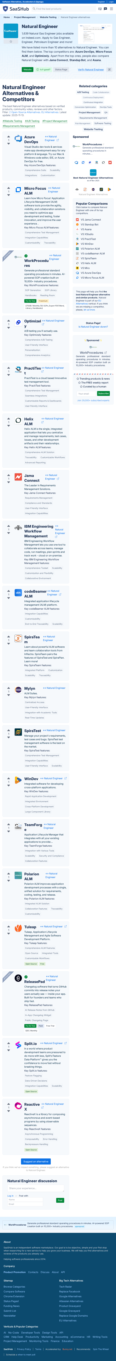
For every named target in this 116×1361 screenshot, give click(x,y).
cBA (18, 592)
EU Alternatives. (50, 112)
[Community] (105, 8)
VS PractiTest (88, 238)
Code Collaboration (101, 92)
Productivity (32, 1336)
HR (88, 1336)
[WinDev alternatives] (18, 780)
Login (111, 2)
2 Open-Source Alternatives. (25, 112)
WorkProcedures (92, 352)
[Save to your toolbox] (11, 41)
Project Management (89, 112)
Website (28, 69)
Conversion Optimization (85, 107)
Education (67, 1341)
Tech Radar (65, 1286)
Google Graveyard (69, 1310)
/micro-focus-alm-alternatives (22, 184)
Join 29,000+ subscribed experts (93, 400)
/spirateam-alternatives (18, 633)
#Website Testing (12, 120)
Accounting (61, 1336)
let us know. (89, 309)
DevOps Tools (106, 107)
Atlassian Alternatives (71, 1301)
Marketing (47, 1336)
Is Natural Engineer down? (93, 326)
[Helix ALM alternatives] (18, 420)
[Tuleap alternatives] (18, 928)
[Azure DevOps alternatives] (18, 138)
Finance (55, 1341)
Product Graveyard (70, 1305)
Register (101, 2)
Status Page (61, 69)
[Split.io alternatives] (18, 1045)
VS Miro (85, 268)
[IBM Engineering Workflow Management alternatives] (18, 527)
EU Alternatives (67, 1320)
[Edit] (109, 69)
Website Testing (93, 129)
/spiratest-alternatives (17, 727)
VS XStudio (86, 234)
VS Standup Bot (89, 224)
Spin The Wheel (101, 1349)
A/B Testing (83, 92)
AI (5, 1332)
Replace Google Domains (73, 1315)
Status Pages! (11, 1301)
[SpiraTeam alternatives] (18, 638)
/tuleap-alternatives (16, 923)
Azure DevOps (84, 51)
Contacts (33, 1272)
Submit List (10, 1310)
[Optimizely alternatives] (18, 322)
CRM (6, 1336)
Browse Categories (14, 1286)
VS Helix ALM (88, 263)
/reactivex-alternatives (17, 1100)
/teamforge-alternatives (18, 821)
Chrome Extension (14, 1296)
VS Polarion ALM (90, 248)
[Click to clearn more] (58, 1225)
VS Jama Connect (90, 219)
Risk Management (82, 123)
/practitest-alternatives (18, 364)
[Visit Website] (58, 140)
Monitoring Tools (38, 1341)
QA (106, 112)
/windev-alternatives (16, 775)
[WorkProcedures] (18, 257)
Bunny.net (67, 1349)
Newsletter (10, 1315)
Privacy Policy (24, 1349)
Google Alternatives (70, 1296)
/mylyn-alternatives (16, 684)
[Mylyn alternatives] (18, 689)
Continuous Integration (93, 102)
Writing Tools (100, 1336)
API (63, 1272)
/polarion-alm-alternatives (19, 870)
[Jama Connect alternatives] (18, 477)
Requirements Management (93, 118)
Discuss (45, 1272)
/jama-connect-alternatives (20, 472)
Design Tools (49, 1332)
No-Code (13, 1332)
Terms (38, 1349)
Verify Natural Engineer (91, 69)
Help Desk (17, 1336)
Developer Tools (30, 1332)
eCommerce (77, 1336)
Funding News (11, 1305)
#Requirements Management (19, 125)
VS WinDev (86, 243)
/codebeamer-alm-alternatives (22, 587)
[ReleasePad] (18, 978)
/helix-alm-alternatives (17, 415)
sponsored (79, 1226)
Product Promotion (15, 1272)
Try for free (30, 301)
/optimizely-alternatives (18, 317)
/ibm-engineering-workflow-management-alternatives (35, 522)
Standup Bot (77, 60)
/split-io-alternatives (16, 1040)
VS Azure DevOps (90, 272)
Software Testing (102, 123)
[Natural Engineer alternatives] (11, 31)
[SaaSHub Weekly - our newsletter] (100, 8)
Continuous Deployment (93, 97)
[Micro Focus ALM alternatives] (18, 189)
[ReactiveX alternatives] (18, 1105)
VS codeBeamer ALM (92, 253)
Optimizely (42, 55)
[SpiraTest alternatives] (18, 732)
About (55, 1272)
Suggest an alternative (35, 1161)
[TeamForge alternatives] (18, 826)
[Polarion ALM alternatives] (18, 875)
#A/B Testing (32, 120)
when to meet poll (26, 1354)
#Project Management (54, 120)
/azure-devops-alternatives (20, 133)
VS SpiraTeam (88, 258)
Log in (10, 1195)
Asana (97, 60)
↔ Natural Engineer (53, 320)
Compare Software (14, 1291)
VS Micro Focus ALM (92, 277)
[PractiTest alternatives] (18, 369)
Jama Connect (58, 60)
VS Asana (86, 229)
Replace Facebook (69, 1291)
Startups (40, 2)
